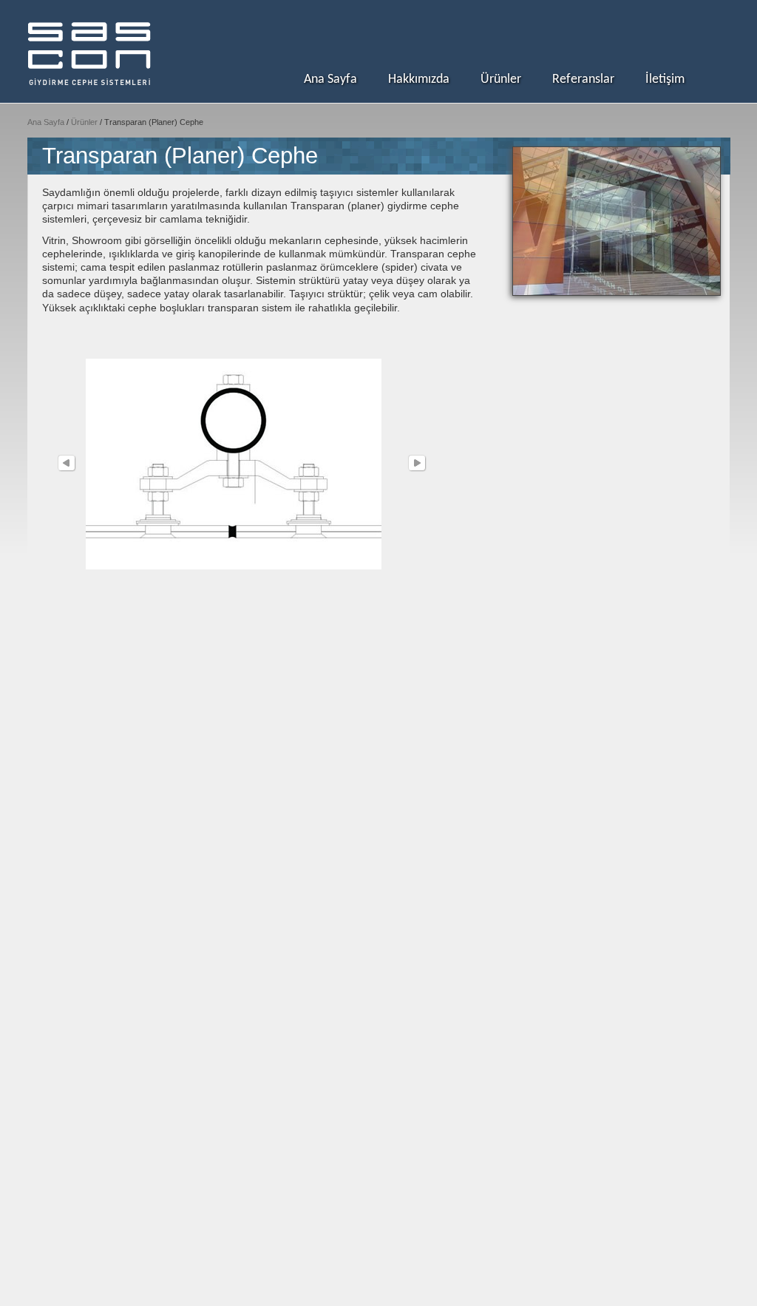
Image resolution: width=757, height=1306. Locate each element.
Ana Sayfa (330, 79)
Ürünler (501, 79)
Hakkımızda (418, 79)
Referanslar (583, 79)
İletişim (665, 79)
